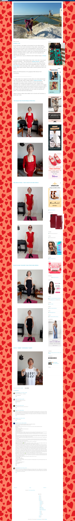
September (41, 503)
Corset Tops (16, 65)
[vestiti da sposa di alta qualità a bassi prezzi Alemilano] (55, 353)
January (41, 514)
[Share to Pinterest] (28, 388)
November (41, 502)
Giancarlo (16, 418)
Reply (16, 396)
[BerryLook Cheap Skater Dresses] (52, 258)
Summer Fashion (42, 508)
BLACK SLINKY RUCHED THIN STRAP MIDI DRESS (25, 265)
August (41, 504)
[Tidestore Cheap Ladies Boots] (52, 308)
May (40, 511)
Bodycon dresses (38, 80)
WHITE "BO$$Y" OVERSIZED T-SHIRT (22, 348)
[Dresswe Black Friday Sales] (53, 316)
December (41, 501)
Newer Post (15, 487)
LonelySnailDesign (39, 519)
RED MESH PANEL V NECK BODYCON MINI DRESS (26, 182)
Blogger (46, 519)
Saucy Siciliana (55, 362)
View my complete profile (55, 363)
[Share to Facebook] (27, 388)
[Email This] (25, 388)
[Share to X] (26, 388)
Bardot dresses (35, 61)
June (40, 506)
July (40, 505)
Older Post (44, 487)
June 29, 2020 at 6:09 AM (20, 410)
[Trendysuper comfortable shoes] (54, 93)
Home (30, 487)
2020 (39, 500)
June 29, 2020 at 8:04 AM (21, 418)
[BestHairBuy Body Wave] (55, 277)
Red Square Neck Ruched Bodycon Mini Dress (24, 100)
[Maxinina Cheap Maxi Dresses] (54, 150)
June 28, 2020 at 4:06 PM (23, 392)
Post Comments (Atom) (32, 490)
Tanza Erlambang (17, 392)
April (40, 512)
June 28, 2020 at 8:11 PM (20, 405)
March (40, 513)
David (16, 410)
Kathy (16, 405)
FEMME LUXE (41, 507)
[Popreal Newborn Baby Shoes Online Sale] (54, 178)
